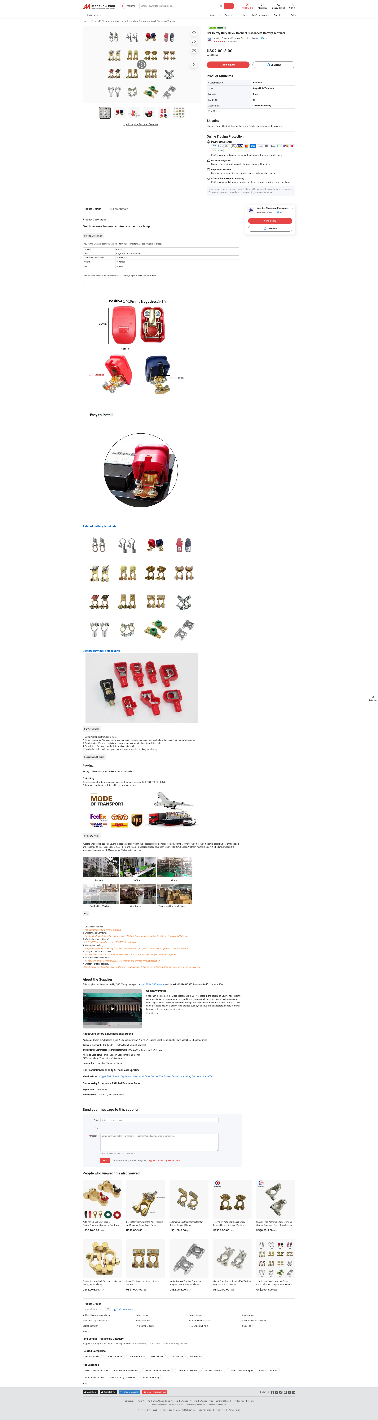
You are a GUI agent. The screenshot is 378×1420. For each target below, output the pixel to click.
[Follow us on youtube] (285, 1392)
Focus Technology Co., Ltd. (168, 1410)
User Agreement (205, 1410)
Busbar (128, 1076)
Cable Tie (207, 1076)
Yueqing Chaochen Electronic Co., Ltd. (231, 38)
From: (96, 1120)
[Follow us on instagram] (280, 1392)
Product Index (239, 1401)
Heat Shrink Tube (141, 1076)
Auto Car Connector (268, 1370)
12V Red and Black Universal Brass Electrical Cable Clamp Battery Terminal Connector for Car (274, 1284)
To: (97, 1128)
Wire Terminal (157, 1356)
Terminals (143, 21)
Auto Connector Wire (94, 1377)
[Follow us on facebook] (272, 1392)
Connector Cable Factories (126, 1370)
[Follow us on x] (276, 1392)
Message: (94, 1135)
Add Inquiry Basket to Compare (142, 124)
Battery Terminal (172, 1076)
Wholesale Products (189, 1401)
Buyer (227, 15)
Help (243, 15)
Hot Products (129, 1401)
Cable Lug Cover (90, 1325)
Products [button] (130, 6)
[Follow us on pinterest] (289, 1392)
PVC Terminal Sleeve (145, 1325)
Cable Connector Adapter (241, 1370)
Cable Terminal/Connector (254, 1320)
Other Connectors (137, 1356)
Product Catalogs (124, 1309)
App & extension (259, 15)
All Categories (93, 15)
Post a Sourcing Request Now (164, 1160)
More (85, 1383)
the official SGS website (152, 984)
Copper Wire (157, 1076)
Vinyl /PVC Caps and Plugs (95, 1320)
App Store (90, 1392)
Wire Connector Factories (96, 1370)
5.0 (261, 212)
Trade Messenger (129, 1392)
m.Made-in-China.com (196, 1404)
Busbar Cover (248, 1315)
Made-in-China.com (176, 1404)
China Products (143, 1401)
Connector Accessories (187, 1370)
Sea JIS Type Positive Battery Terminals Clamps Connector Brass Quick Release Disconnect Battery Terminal (274, 1224)
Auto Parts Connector (214, 1370)
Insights (251, 1401)
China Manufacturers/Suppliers (165, 1401)
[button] (220, 6)
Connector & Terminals (125, 21)
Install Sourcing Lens (156, 1392)
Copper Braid (105, 1076)
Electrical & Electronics (101, 21)
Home (85, 21)
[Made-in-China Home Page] (99, 6)
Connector (197, 1076)
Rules (293, 15)
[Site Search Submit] (229, 6)
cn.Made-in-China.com (217, 1404)
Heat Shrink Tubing (197, 1325)
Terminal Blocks (92, 1356)
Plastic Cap (118, 1076)
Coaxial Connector (114, 1356)
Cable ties (246, 1325)
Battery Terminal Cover (199, 1320)
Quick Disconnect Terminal (163, 21)
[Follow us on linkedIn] (293, 1392)
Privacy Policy (234, 1410)
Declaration (220, 1410)
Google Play (108, 1392)
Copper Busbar (196, 1315)
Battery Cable (142, 1315)
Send (105, 1160)
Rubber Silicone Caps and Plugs (97, 1315)
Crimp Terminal (176, 1356)
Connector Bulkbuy (150, 1377)
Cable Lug (186, 1076)
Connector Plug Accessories (123, 1377)
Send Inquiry (228, 64)
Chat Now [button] (276, 64)
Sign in (292, 7)
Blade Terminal (196, 1356)
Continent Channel (223, 1401)
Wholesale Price (206, 1401)
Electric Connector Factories (157, 1370)
